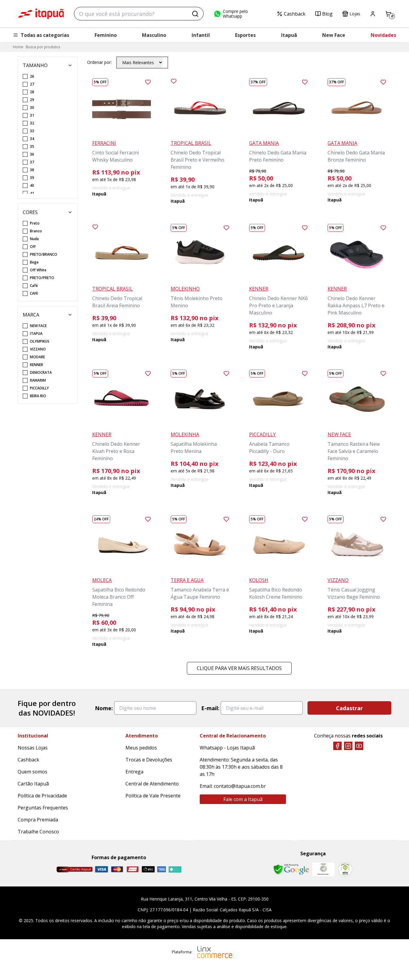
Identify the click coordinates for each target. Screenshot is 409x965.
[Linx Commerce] (214, 952)
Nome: (104, 708)
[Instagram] (348, 746)
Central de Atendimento (152, 783)
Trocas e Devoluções (148, 759)
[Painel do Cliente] (373, 14)
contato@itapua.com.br (240, 786)
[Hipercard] (132, 869)
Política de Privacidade (42, 795)
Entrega (134, 771)
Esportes (245, 35)
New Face (333, 35)
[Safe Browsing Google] (291, 869)
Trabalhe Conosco (38, 831)
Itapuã (289, 35)
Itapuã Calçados (41, 13)
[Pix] (174, 869)
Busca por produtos (43, 46)
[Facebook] (337, 746)
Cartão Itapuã (33, 783)
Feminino (106, 35)
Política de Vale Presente (153, 795)
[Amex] (161, 869)
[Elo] (148, 869)
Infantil (201, 35)
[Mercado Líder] (323, 869)
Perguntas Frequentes (43, 807)
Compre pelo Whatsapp (235, 14)
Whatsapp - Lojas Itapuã (227, 747)
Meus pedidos (141, 747)
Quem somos (32, 771)
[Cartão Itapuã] (74, 869)
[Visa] (101, 869)
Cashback (294, 13)
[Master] (117, 869)
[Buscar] (195, 13)
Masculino (154, 35)
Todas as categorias (45, 35)
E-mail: (210, 708)
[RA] (345, 869)
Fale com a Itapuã (243, 799)
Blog (327, 13)
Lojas (354, 13)
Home (18, 46)
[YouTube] (359, 746)
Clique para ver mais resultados (239, 668)
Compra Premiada (38, 819)
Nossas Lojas (33, 747)
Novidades (383, 35)
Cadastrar (349, 708)
